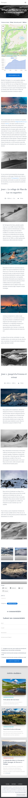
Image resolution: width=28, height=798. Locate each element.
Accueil (7, 784)
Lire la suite (7, 773)
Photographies (15, 178)
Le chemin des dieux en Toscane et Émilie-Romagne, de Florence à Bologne (13, 762)
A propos (20, 784)
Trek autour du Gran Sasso (11, 699)
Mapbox (15, 56)
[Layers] (24, 26)
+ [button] (3, 26)
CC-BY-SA (8, 56)
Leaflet (2, 55)
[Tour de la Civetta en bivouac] (14, 716)
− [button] (3, 28)
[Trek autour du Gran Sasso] (14, 686)
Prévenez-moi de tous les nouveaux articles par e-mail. (14, 657)
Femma (7, 123)
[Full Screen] (3, 31)
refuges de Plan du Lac (21, 121)
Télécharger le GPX (14, 75)
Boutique (14, 784)
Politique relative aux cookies (20, 792)
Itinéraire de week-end (12, 603)
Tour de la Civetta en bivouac (12, 729)
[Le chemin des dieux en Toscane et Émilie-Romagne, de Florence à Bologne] (14, 747)
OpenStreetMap (10, 55)
